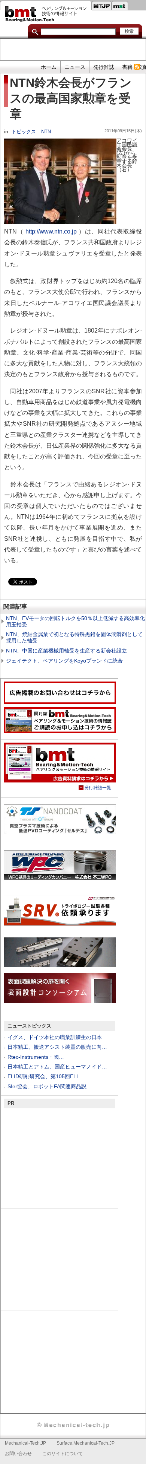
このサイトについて (62, 1453)
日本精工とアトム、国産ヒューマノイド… (57, 1067)
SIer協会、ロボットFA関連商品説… (49, 1086)
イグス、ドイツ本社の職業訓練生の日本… (57, 1037)
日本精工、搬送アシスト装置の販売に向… (57, 1047)
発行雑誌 (103, 67)
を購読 (137, 67)
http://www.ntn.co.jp (51, 231)
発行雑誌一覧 (97, 787)
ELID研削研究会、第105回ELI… (45, 1076)
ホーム (49, 67)
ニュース (74, 67)
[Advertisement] (73, 50)
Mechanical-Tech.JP (25, 1443)
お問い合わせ (18, 1453)
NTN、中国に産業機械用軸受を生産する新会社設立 (66, 651)
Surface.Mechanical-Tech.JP (86, 1443)
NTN (46, 131)
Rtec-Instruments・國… (35, 1057)
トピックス (24, 131)
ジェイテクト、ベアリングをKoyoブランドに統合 (64, 661)
